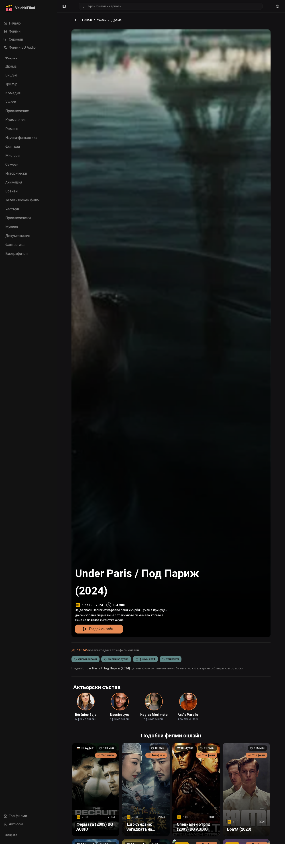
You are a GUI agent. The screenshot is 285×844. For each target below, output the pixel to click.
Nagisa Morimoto (154, 714)
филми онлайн (87, 659)
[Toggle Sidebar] (57, 422)
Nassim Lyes (120, 714)
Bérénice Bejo (86, 714)
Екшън (87, 20)
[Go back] (75, 20)
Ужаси (101, 20)
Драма (116, 20)
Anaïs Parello (188, 714)
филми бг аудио (118, 659)
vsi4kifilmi (172, 659)
